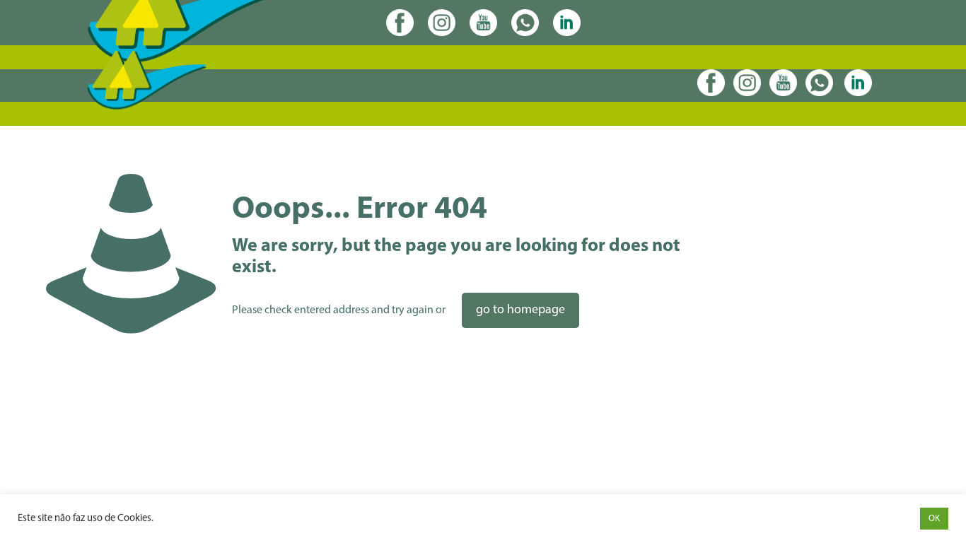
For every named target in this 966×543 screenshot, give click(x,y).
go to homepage (520, 310)
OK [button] (934, 518)
